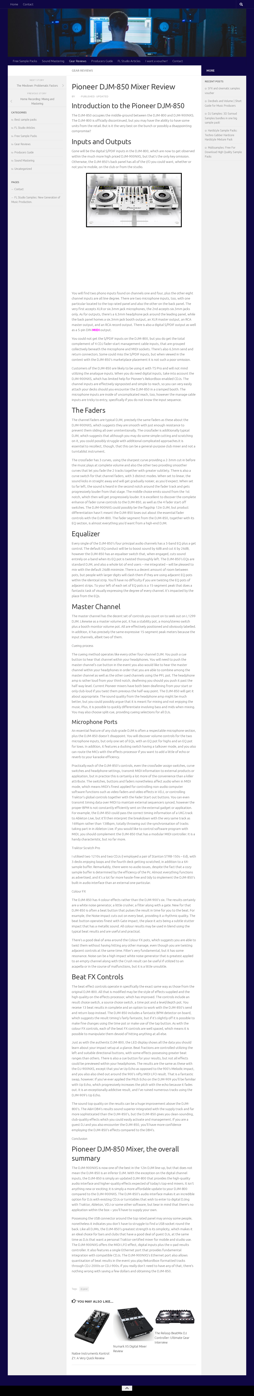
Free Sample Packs (25, 61)
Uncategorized (23, 168)
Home (14, 4)
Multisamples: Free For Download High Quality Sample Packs (223, 152)
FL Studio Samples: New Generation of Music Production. (35, 199)
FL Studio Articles (129, 61)
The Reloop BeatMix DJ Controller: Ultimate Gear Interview (172, 1337)
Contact (28, 4)
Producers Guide (102, 61)
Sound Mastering (53, 61)
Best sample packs (25, 119)
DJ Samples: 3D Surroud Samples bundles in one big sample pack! (221, 118)
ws (77, 96)
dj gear (84, 1289)
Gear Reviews (77, 61)
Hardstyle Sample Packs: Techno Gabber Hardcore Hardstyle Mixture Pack (221, 135)
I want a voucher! (156, 61)
